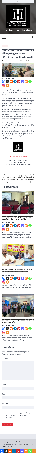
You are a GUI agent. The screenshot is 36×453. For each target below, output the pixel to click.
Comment (6, 358)
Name (4, 385)
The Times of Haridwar (18, 30)
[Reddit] (11, 81)
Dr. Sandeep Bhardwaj (10, 60)
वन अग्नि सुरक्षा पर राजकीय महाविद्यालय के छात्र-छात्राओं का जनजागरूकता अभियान (18, 321)
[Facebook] (3, 81)
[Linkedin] (15, 81)
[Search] (32, 37)
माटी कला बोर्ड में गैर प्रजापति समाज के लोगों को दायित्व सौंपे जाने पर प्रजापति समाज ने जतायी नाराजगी (17, 270)
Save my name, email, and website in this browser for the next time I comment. (18, 415)
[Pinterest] (18, 81)
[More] (7, 85)
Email (4, 394)
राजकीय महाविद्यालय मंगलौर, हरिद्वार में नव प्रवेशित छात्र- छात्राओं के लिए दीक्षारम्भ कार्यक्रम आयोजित (18, 218)
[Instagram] (3, 85)
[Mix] (26, 81)
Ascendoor (21, 444)
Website (5, 403)
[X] (7, 81)
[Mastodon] (22, 81)
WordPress (8, 446)
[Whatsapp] (30, 81)
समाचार (5, 46)
